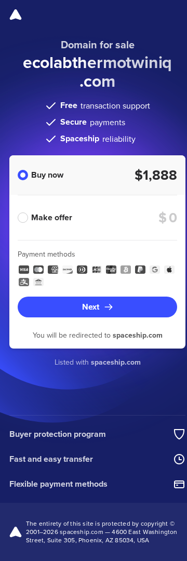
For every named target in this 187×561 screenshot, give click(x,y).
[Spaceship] (15, 14)
